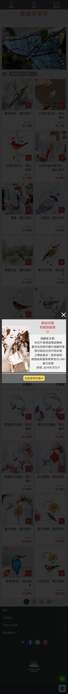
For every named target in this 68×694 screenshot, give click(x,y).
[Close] (63, 314)
